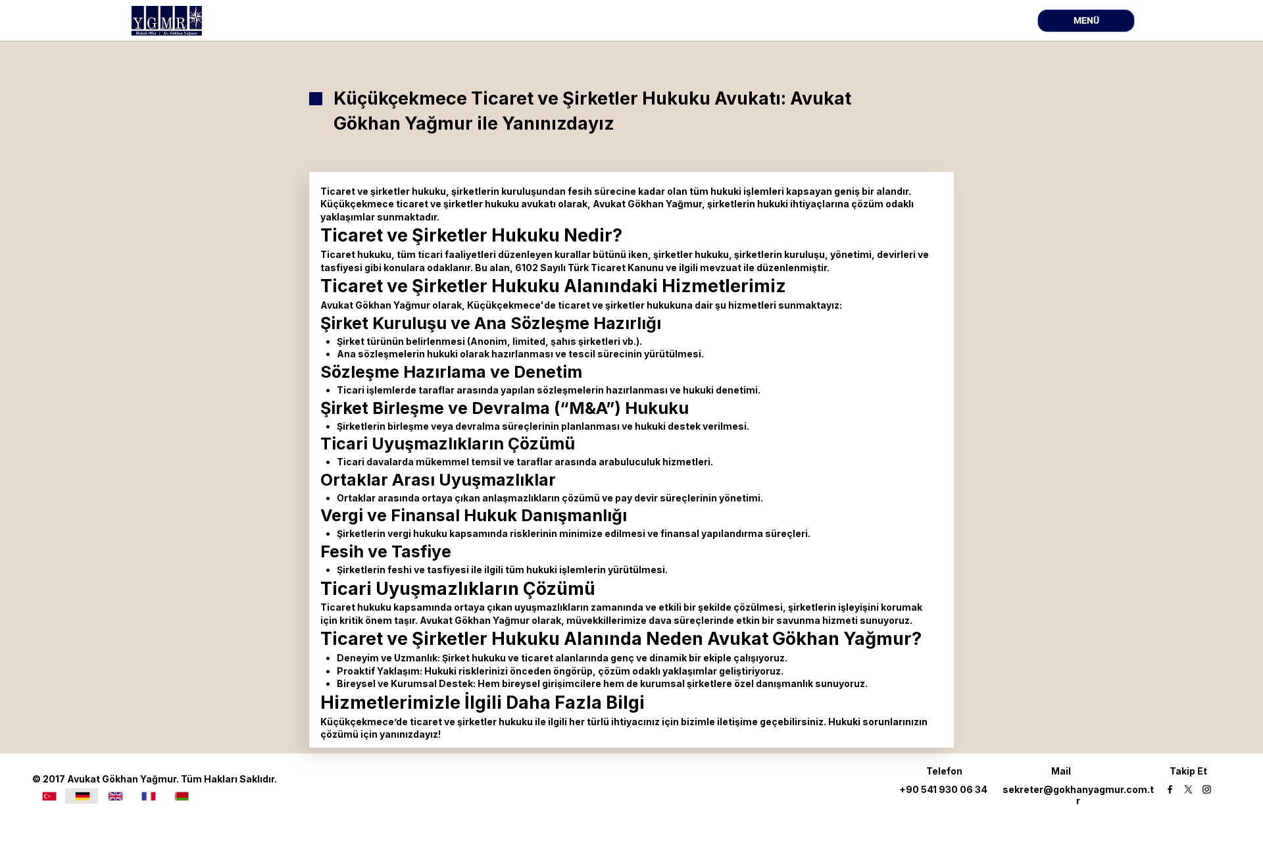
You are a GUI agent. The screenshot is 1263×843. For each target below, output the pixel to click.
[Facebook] (1170, 789)
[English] (114, 796)
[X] (1188, 789)
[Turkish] (49, 796)
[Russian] (180, 796)
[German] (81, 796)
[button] (1086, 20)
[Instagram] (1206, 789)
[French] (148, 796)
